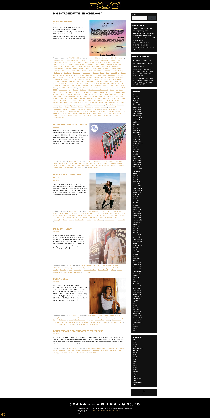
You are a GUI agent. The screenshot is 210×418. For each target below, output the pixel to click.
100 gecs (97, 58)
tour (121, 322)
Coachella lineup (118, 71)
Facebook (72, 81)
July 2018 (135, 301)
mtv (92, 320)
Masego (121, 94)
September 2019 (137, 271)
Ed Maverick (67, 79)
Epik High (56, 81)
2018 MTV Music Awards (88, 265)
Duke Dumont (58, 79)
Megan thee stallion (69, 96)
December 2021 (137, 213)
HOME (134, 359)
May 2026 (136, 101)
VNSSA (56, 115)
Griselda (120, 83)
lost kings (117, 92)
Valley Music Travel (84, 113)
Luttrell (62, 94)
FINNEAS (99, 81)
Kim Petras (83, 90)
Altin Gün (120, 60)
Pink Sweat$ (64, 102)
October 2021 (137, 218)
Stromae (89, 109)
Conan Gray (76, 73)
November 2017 (137, 318)
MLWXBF (142, 66)
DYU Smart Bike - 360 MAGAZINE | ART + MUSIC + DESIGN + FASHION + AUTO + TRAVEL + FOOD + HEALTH (143, 80)
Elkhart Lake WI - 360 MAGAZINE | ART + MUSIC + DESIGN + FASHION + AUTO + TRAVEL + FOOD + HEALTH (143, 71)
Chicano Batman (87, 71)
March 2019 (136, 284)
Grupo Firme (57, 85)
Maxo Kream (57, 96)
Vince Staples (117, 113)
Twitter (113, 270)
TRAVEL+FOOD (137, 378)
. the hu (90, 58)
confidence (67, 318)
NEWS (134, 361)
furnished (92, 163)
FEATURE (135, 350)
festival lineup (90, 81)
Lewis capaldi (93, 218)
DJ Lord (96, 77)
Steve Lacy (73, 109)
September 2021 (137, 220)
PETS (134, 363)
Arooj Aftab (116, 62)
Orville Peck (82, 100)
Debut (71, 163)
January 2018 (136, 313)
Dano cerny (70, 350)
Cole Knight (67, 73)
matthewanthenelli (93, 167)
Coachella (108, 71)
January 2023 (137, 186)
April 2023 (135, 179)
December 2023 (137, 162)
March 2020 (136, 258)
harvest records (119, 215)
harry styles (66, 85)
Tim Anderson (114, 322)
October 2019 (137, 269)
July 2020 (135, 250)
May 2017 (135, 330)
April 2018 (135, 307)
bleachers (62, 350)
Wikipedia (82, 115)
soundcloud (112, 107)
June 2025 (136, 124)
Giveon (113, 83)
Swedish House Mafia (109, 109)
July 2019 (135, 275)
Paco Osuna (100, 100)
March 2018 (136, 309)
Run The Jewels (99, 105)
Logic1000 (109, 92)
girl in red (86, 83)
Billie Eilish (87, 66)
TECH (70, 265)
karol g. (75, 90)
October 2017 (137, 320)
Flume (116, 81)
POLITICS (135, 365)
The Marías (101, 111)
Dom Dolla (111, 77)
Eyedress (64, 81)
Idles (112, 85)
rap (106, 102)
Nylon (115, 218)
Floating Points (108, 81)
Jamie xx (85, 88)
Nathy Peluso (102, 98)
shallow (65, 220)
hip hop (85, 85)
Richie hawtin (58, 105)
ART (134, 340)
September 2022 (137, 194)
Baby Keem (70, 64)
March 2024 (136, 156)
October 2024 (137, 141)
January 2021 (136, 237)
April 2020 (136, 256)
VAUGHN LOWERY (140, 75)
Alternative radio (103, 315)
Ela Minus (81, 79)
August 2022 (136, 196)
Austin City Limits (103, 213)
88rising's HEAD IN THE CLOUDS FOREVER (66, 60)
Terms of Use (108, 410)
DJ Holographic (80, 77)
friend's (85, 163)
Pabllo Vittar (91, 100)
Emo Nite (95, 79)
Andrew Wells (74, 213)
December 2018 (137, 290)
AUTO (134, 342)
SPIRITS (135, 370)
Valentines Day (62, 324)
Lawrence (78, 92)
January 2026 (137, 109)
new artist (57, 322)
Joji (70, 90)
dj (72, 77)
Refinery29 (57, 220)
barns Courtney (114, 213)
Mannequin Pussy (97, 94)
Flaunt (111, 215)
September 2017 (137, 322)
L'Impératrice (63, 92)
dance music (70, 75)
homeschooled (106, 318)
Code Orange (58, 73)
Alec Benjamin (104, 60)
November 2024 (137, 139)
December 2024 (137, 137)
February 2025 (137, 133)
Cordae (95, 73)
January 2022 (137, 211)
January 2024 (137, 160)
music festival (73, 98)
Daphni (99, 75)
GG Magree (78, 83)
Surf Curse (97, 109)
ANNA (92, 62)
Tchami (120, 109)
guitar (107, 268)
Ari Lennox (99, 62)
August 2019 (136, 273)
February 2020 (137, 260)
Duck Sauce (119, 77)
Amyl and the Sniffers (76, 62)
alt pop (111, 161)
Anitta (86, 62)
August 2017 (136, 324)
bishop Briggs (96, 66)
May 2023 (135, 177)
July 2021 (135, 224)
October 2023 (137, 167)
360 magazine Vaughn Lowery (97, 348)
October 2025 (137, 115)
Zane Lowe (71, 324)
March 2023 (136, 181)
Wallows (63, 115)
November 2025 (137, 113)
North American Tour (90, 270)
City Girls (105, 115)
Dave (104, 75)
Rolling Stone (88, 105)
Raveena (112, 102)
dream (78, 350)
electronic (78, 163)
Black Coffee (106, 66)
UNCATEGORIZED (74, 58)
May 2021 (135, 228)
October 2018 (137, 294)
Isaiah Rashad (72, 88)
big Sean (79, 66)
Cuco (107, 73)
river (120, 350)
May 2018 (135, 305)
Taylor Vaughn (58, 167)
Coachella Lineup (62, 21)
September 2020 (137, 245)
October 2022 (137, 192)
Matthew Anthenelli (116, 163)
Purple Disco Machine (96, 102)
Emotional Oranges (105, 79)
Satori (60, 107)
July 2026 (135, 96)
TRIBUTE (135, 380)
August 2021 (136, 222)
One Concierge (147, 60)
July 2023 (135, 173)
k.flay (63, 218)
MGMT (56, 165)
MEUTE (79, 96)
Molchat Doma (108, 96)
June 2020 (136, 252)
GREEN (135, 353)
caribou (88, 68)
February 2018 (137, 311)
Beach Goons (58, 66)
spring (56, 353)
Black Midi (115, 66)
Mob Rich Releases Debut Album (70, 124)
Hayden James (76, 85)
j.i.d (80, 88)
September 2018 (137, 296)
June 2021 (136, 226)
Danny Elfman (90, 75)
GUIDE (134, 355)
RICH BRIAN (120, 102)
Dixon (68, 77)
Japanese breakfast (96, 88)
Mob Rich (63, 165)
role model (79, 105)
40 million (111, 348)
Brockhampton (58, 68)
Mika (100, 96)
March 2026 (136, 105)
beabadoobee (100, 64)
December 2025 (137, 111)
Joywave (56, 218)
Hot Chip (106, 85)
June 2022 (136, 201)
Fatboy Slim (80, 81)
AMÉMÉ (65, 62)
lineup (102, 92)
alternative (119, 161)
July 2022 (135, 198)
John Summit (63, 90)
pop (71, 102)
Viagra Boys (107, 113)
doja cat (103, 77)
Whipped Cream (72, 115)
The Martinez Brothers (114, 111)
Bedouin (67, 66)
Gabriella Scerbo (99, 268)
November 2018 (137, 292)
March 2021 (136, 233)
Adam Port (84, 60)
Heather (135, 66)
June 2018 (136, 303)
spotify (65, 109)
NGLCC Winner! (147, 63)
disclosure (61, 77)
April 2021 (135, 230)
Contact (120, 410)
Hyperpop (106, 163)
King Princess (83, 218)
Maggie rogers (78, 94)
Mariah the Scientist (110, 94)
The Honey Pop (79, 220)
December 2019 (137, 264)
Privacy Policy (115, 410)
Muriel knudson (99, 320)
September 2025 (137, 118)
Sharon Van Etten (84, 322)
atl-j (117, 348)
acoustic (115, 265)
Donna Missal (82, 215)
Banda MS (90, 64)
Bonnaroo (72, 215)
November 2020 (137, 241)
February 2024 (137, 158)
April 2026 (136, 103)
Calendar (95, 410)
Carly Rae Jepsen (103, 68)
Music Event (63, 98)
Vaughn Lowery (96, 113)
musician (82, 98)
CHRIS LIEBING (98, 71)
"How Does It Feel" (93, 211)
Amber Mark (57, 62)
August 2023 (136, 171)
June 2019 (136, 277)
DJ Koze (89, 77)
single (113, 165)
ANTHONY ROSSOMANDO (88, 213)
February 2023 (137, 184)
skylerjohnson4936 (59, 117)
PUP (86, 102)
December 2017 (137, 316)
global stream (86, 350)
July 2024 (135, 147)
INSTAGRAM (62, 88)
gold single (96, 350)
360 (111, 58)
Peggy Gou (110, 100)
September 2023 (137, 169)
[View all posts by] (56, 222)
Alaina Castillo (94, 60)
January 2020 (137, 262)
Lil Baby (96, 92)
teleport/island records (66, 353)
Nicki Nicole (111, 98)
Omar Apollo (72, 100)
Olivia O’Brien (63, 100)
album (105, 161)
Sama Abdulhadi (110, 105)
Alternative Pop (58, 268)
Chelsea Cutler (76, 71)
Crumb (102, 73)
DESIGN (135, 346)
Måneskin (87, 94)
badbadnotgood (80, 64)
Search (134, 15)
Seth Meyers (73, 322)
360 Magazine (119, 58)
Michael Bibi (93, 96)
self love (64, 322)
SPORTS (135, 372)
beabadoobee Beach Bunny (114, 64)
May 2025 (135, 126)
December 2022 (137, 188)
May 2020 (136, 254)
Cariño (94, 68)
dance (62, 75)
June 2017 (136, 328)
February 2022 (137, 209)
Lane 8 (71, 92)
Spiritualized (57, 109)
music (116, 96)
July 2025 (135, 122)
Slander (73, 107)
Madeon (69, 94)
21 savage (105, 58)
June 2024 (136, 150)
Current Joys (115, 73)
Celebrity (56, 71)
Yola (99, 115)
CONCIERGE (136, 344)
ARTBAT (56, 64)
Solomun (104, 107)
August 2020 (136, 247)
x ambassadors (109, 220)
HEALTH (135, 357)
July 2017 (135, 326)
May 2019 (135, 279)
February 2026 (137, 107)
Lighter (101, 218)
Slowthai (80, 107)
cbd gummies (136, 60)
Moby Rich (71, 165)
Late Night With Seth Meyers (77, 320)
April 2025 (135, 128)
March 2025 (136, 130)
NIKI (118, 98)
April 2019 (135, 282)
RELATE (135, 367)
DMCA (102, 410)
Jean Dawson (115, 88)
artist (62, 64)
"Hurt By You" (105, 211)
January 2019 (136, 288)
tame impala (120, 165)
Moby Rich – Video (62, 229)
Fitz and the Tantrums (100, 215)
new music (113, 350)
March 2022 (136, 207)
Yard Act (89, 115)
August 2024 (136, 145)
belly (73, 66)
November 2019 (137, 267)
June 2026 (136, 98)
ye (95, 115)
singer (93, 322)
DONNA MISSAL (60, 279)
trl (54, 324)
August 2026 (136, 94)
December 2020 (137, 239)
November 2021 (137, 216)
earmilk (90, 215)
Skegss (67, 107)
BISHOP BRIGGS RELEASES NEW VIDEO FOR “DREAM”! (78, 331)
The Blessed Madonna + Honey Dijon (77, 111)
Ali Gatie (113, 60)
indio (117, 85)
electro (88, 79)
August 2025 (136, 120)
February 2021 (137, 235)
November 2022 (137, 190)
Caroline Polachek (116, 68)
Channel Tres (65, 71)
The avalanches (59, 111)
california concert (78, 68)
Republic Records (104, 165)
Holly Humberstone (95, 85)
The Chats (93, 111)
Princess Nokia (78, 102)
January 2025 (137, 135)
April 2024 (135, 154)
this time (89, 220)
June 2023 (136, 175)
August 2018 (136, 299)
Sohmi (97, 107)
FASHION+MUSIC (74, 315)
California (68, 68)
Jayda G (106, 88)
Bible (99, 410)
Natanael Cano (91, 98)
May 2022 (135, 203)
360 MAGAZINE (93, 324)
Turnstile (74, 113)
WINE (134, 384)
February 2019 (137, 286)
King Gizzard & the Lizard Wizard (98, 90)
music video (85, 165)
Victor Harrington (80, 353)
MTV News (108, 218)
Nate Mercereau (116, 320)
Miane (85, 96)
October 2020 (137, 243)
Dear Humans (112, 75)
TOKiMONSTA (65, 113)
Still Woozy (81, 109)
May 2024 (135, 152)
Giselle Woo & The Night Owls (100, 83)
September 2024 (137, 143)
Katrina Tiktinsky (72, 218)
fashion (85, 318)
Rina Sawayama (69, 105)
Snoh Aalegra (89, 107)
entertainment (117, 79)
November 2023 (137, 164)
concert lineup (87, 73)
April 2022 (135, 205)
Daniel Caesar (80, 75)
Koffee (112, 90)
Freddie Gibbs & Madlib (66, 83)
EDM (75, 79)
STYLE (134, 374)
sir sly (71, 220)
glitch (99, 163)
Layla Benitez (87, 92)
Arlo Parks (107, 62)
